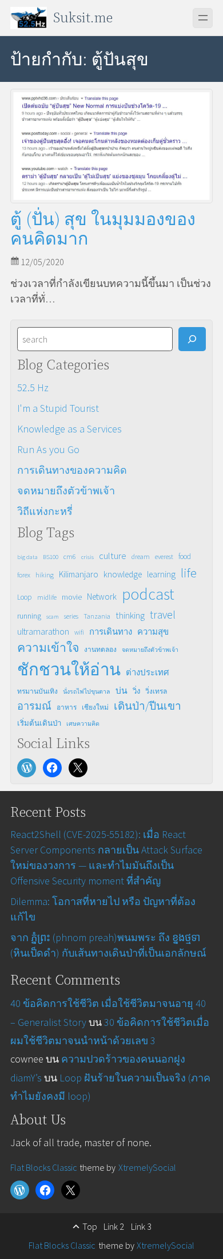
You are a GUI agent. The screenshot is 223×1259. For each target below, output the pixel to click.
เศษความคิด (82, 723)
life (189, 573)
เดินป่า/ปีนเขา (147, 706)
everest (164, 556)
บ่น (122, 690)
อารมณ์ (34, 706)
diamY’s (26, 1077)
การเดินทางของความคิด (72, 470)
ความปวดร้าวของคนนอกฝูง (123, 1058)
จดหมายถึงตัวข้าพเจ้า (66, 490)
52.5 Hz (33, 387)
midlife (47, 597)
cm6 (69, 556)
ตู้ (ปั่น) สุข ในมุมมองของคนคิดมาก (103, 229)
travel (163, 614)
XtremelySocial (147, 1167)
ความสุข (153, 631)
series (71, 616)
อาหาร (67, 707)
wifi (79, 632)
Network (102, 596)
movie (72, 597)
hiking (44, 575)
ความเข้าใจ (48, 647)
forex (23, 575)
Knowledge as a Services (69, 428)
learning (161, 574)
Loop (24, 597)
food (184, 556)
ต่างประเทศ (147, 672)
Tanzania (96, 616)
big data (27, 557)
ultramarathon (43, 631)
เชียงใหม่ (95, 707)
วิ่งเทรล (156, 691)
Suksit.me (83, 17)
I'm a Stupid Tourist (58, 408)
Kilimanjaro (78, 574)
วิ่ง (136, 691)
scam (52, 616)
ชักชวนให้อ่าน (69, 669)
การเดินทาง (110, 631)
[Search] (191, 339)
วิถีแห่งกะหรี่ (45, 511)
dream (141, 556)
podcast (148, 594)
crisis (87, 557)
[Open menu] (203, 18)
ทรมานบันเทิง (37, 691)
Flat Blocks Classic (43, 1167)
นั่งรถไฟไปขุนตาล (86, 691)
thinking (130, 615)
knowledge (122, 574)
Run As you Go (48, 449)
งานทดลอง (100, 649)
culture (112, 555)
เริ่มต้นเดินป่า (39, 723)
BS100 (50, 557)
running (29, 616)
